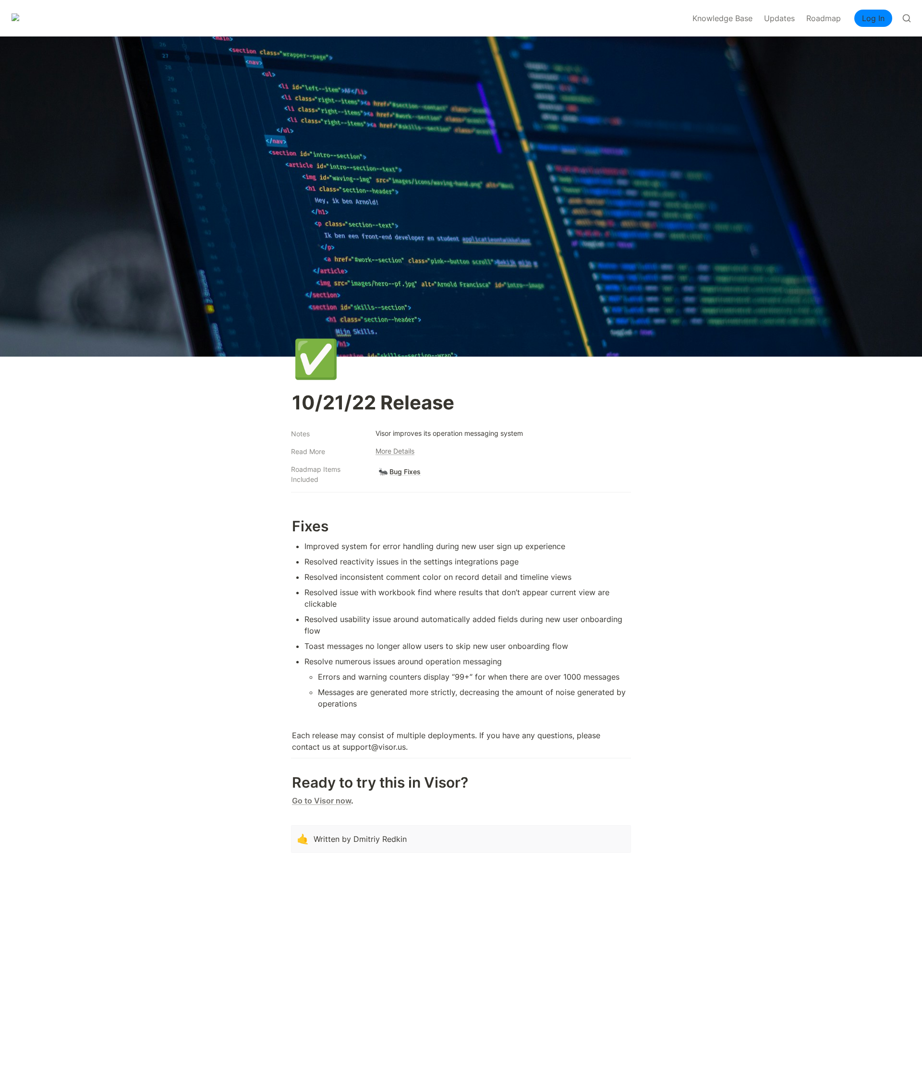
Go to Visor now (321, 800)
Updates (779, 18)
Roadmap (823, 18)
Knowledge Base (722, 18)
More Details (395, 451)
